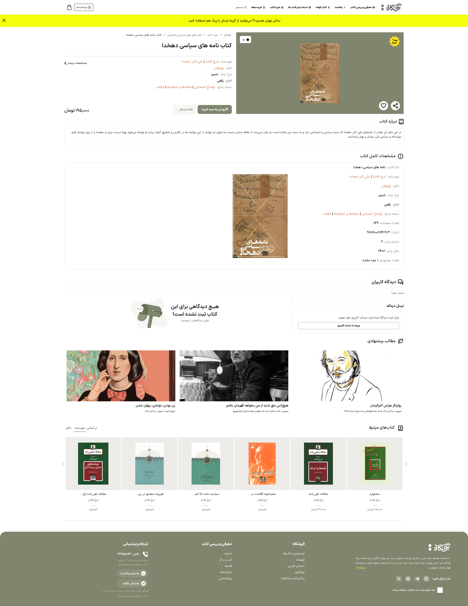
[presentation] (406, 463)
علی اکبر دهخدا (192, 61)
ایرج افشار (211, 61)
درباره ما (361, 568)
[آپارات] (408, 578)
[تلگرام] (417, 578)
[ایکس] (398, 578)
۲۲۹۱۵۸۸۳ (124, 554)
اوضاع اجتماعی (204, 87)
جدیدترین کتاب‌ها (294, 553)
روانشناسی (225, 578)
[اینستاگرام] (426, 578)
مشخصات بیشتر (77, 63)
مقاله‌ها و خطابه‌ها (179, 87)
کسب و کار (225, 560)
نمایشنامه (226, 572)
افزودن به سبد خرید (214, 109)
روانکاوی (300, 572)
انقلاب (160, 87)
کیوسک (300, 560)
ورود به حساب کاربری (348, 326)
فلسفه (228, 566)
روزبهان (219, 68)
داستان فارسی (296, 566)
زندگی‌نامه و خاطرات (293, 578)
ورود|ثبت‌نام (81, 7)
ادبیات (228, 553)
